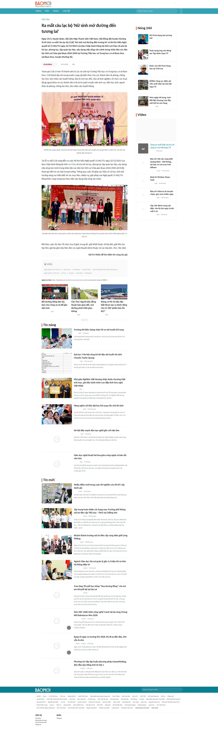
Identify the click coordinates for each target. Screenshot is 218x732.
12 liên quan (87, 491)
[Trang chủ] (43, 4)
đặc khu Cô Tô (90, 705)
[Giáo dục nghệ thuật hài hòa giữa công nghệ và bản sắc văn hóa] (57, 464)
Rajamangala (142, 705)
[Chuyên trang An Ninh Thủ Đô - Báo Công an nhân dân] (75, 491)
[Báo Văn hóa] (76, 542)
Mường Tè (88, 273)
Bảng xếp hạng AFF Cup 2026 (155, 699)
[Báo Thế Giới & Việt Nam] (76, 389)
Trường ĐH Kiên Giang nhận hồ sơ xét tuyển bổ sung (99, 330)
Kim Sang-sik (81, 699)
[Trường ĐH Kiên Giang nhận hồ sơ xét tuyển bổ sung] (57, 338)
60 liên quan (162, 183)
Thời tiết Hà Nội (103, 699)
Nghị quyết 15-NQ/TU (51, 273)
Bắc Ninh (100, 705)
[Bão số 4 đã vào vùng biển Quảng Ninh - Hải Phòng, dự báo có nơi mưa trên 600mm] (143, 163)
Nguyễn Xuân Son (154, 702)
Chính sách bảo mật (40, 722)
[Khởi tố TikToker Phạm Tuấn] (143, 181)
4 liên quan (87, 462)
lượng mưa (115, 708)
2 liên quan (159, 151)
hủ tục (64, 273)
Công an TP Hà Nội (94, 702)
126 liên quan (165, 171)
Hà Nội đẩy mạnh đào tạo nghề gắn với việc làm (96, 430)
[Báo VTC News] (77, 619)
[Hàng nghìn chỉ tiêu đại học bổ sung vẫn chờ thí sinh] (57, 414)
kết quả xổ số (41, 702)
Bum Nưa (67, 269)
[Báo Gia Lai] (78, 568)
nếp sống (79, 273)
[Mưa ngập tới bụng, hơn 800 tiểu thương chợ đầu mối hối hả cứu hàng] (143, 101)
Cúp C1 (52, 705)
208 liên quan (92, 516)
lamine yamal (82, 702)
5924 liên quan (88, 361)
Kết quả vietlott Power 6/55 (171, 702)
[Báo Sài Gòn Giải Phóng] (152, 171)
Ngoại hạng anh (92, 708)
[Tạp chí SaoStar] (152, 41)
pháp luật (171, 696)
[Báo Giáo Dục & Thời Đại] (102, 315)
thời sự (58, 705)
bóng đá (107, 705)
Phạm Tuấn (116, 702)
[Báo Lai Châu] (48, 64)
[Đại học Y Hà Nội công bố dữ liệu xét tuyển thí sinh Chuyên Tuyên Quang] (57, 363)
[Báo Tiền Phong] (76, 668)
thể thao (72, 699)
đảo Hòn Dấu (126, 696)
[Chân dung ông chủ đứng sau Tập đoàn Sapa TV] (143, 54)
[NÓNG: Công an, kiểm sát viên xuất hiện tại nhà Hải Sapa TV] (143, 85)
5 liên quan (90, 643)
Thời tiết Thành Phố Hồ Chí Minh (57, 699)
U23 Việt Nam (53, 696)
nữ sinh (71, 273)
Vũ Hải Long (91, 699)
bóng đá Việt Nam (127, 708)
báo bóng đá (126, 702)
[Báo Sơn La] (78, 516)
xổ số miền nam (78, 705)
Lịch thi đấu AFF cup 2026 (76, 708)
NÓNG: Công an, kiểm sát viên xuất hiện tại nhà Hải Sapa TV (160, 84)
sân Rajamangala (130, 705)
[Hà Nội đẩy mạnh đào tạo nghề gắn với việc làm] (57, 439)
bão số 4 (135, 696)
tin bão (141, 699)
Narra (45, 696)
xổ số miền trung (42, 705)
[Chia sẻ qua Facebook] (43, 255)
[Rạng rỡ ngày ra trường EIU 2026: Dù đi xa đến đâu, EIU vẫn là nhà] (57, 645)
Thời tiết (143, 696)
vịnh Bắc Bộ (124, 699)
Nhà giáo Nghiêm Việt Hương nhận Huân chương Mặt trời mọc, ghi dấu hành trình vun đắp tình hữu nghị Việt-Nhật (99, 382)
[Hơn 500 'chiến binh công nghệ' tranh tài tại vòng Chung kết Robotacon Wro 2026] (57, 621)
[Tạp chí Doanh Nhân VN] (151, 57)
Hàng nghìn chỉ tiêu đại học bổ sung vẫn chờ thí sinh (99, 406)
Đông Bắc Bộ (72, 696)
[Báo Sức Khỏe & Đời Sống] (76, 361)
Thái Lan (62, 696)
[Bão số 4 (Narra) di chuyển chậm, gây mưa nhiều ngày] (143, 195)
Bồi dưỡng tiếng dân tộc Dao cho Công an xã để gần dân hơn (54, 305)
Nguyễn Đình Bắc (53, 702)
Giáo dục (46, 19)
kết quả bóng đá (153, 696)
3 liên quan (88, 434)
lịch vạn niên (107, 702)
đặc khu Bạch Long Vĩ (173, 699)
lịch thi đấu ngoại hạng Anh (46, 708)
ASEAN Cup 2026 (104, 708)
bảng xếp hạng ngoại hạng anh (100, 696)
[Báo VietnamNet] (76, 462)
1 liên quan (86, 333)
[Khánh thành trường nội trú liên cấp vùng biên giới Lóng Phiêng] (57, 544)
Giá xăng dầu (114, 699)
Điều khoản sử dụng (41, 720)
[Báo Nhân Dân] (73, 315)
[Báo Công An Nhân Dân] (45, 311)
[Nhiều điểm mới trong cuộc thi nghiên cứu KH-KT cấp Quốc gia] (57, 493)
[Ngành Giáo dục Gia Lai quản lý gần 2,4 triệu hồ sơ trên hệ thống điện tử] (57, 570)
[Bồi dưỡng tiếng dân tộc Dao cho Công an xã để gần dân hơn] (55, 291)
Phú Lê (163, 696)
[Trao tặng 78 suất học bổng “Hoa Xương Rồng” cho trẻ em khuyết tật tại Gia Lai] (57, 595)
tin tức (63, 702)
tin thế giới (71, 702)
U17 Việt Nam (161, 705)
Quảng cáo (38, 724)
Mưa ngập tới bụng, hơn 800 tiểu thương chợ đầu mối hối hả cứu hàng (160, 100)
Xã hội (39, 696)
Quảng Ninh (67, 705)
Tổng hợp (59, 718)
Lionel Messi (40, 699)
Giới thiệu (38, 718)
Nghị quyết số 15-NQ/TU (52, 269)
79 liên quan (92, 568)
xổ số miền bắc (117, 705)
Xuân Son (144, 702)
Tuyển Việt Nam (83, 696)
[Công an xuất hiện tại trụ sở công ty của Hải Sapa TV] (143, 148)
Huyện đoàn (86, 269)
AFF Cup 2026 (61, 708)
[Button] (181, 11)
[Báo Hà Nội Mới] (76, 434)
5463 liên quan (91, 409)
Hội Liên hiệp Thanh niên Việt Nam (105, 269)
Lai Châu (72, 164)
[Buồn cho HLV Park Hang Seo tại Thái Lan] (143, 70)
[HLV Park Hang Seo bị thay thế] (143, 39)
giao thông (115, 696)
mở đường (76, 269)
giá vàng (136, 702)
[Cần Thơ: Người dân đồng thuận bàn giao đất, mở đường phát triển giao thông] (84, 291)
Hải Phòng (134, 699)
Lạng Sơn (151, 705)
